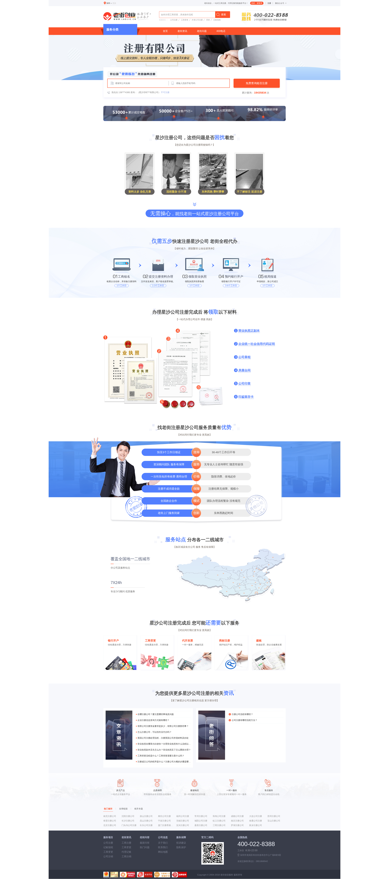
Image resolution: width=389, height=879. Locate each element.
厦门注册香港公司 (166, 825)
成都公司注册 (237, 816)
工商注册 (126, 842)
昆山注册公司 (146, 820)
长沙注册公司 (128, 820)
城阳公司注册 (200, 820)
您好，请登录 (256, 3)
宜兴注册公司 (182, 825)
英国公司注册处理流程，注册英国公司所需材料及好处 (163, 738)
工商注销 (126, 856)
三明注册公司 (219, 825)
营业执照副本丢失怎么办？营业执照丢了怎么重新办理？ (164, 750)
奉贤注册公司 (109, 820)
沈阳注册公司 (128, 816)
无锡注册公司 (182, 820)
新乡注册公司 (255, 825)
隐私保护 (181, 847)
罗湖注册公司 (237, 825)
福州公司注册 (182, 816)
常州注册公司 (200, 816)
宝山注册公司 (273, 820)
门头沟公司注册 (129, 825)
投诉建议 (181, 842)
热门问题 (145, 847)
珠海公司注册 (219, 816)
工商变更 (184, 20)
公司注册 (173, 20)
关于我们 (163, 842)
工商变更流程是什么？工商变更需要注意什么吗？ (161, 755)
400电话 (220, 31)
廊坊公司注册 (164, 816)
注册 (269, 3)
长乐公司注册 (146, 825)
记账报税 (217, 20)
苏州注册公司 (273, 816)
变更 (208, 20)
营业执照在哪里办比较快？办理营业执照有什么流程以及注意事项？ (164, 744)
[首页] (127, 16)
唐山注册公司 (146, 816)
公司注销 (108, 856)
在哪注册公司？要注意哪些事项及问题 (156, 714)
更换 (114, 3)
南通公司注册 (255, 820)
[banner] (194, 57)
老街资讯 (182, 31)
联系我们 (163, 847)
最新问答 (145, 842)
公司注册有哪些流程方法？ (244, 720)
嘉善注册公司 (200, 825)
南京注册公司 (237, 820)
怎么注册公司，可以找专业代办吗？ (155, 732)
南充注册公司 (109, 816)
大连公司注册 (255, 816)
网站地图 (163, 852)
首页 (165, 31)
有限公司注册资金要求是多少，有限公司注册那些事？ (163, 726)
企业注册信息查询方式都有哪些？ (153, 720)
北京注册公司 (109, 825)
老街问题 (202, 31)
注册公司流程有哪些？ (242, 714)
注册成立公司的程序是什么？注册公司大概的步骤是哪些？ (164, 761)
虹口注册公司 (219, 820)
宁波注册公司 (164, 820)
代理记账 (126, 852)
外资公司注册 (197, 20)
